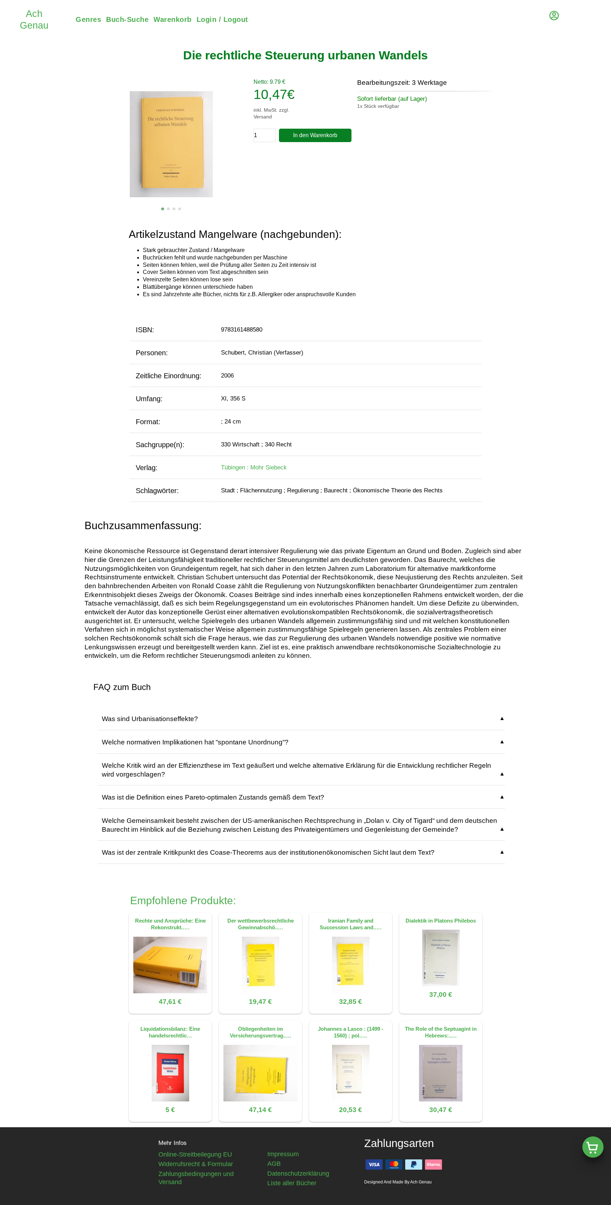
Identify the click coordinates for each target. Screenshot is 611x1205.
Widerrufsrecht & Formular (195, 1164)
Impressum (283, 1154)
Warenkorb (172, 19)
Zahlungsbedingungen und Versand (196, 1178)
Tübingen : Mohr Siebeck (254, 467)
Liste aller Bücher (291, 1183)
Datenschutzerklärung (298, 1173)
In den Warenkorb (315, 135)
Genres (88, 19)
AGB (274, 1163)
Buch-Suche (127, 19)
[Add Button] (593, 1147)
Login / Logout (222, 19)
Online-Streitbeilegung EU (195, 1154)
